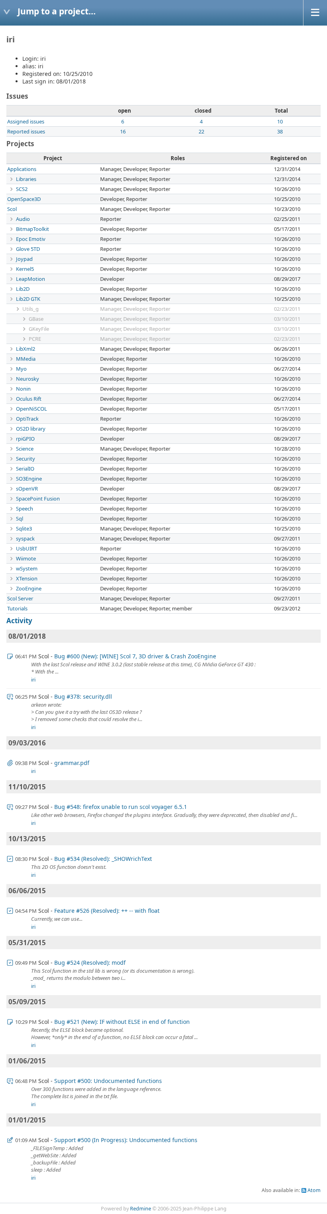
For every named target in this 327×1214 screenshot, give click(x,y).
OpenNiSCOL (31, 408)
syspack (25, 538)
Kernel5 (25, 268)
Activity (19, 620)
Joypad (24, 258)
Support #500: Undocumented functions (108, 1081)
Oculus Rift (28, 398)
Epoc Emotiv (30, 238)
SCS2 (22, 189)
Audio (23, 219)
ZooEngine (28, 588)
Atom (314, 1190)
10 (280, 121)
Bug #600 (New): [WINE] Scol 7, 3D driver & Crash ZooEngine (135, 656)
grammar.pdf (71, 763)
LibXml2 (25, 348)
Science (24, 448)
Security (25, 458)
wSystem (26, 568)
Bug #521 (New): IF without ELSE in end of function (122, 1021)
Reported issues (26, 131)
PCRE (35, 338)
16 (123, 131)
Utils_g (30, 308)
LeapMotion (30, 278)
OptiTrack (27, 418)
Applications (21, 169)
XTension (26, 578)
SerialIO (25, 468)
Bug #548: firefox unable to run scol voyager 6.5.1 (120, 807)
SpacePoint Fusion (38, 498)
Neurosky (27, 378)
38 (280, 131)
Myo (21, 368)
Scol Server (20, 598)
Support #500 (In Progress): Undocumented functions (125, 1140)
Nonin (23, 388)
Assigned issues (25, 121)
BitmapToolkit (32, 228)
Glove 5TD (28, 248)
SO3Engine (29, 478)
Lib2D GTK (28, 298)
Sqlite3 (24, 528)
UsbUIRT (26, 548)
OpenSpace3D (24, 199)
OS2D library (30, 428)
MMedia (25, 358)
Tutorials (17, 608)
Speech (24, 508)
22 (201, 131)
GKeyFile (39, 328)
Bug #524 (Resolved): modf (90, 962)
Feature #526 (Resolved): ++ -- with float (107, 910)
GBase (36, 318)
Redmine (140, 1208)
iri (33, 679)
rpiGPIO (25, 438)
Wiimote (26, 558)
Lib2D (23, 288)
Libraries (26, 179)
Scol (12, 209)
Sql (19, 518)
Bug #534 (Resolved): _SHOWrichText (103, 858)
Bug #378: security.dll (83, 696)
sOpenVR (27, 488)
